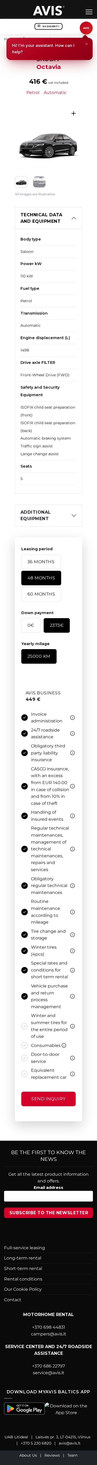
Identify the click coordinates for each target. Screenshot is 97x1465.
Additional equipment (35, 515)
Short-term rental (23, 1268)
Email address (48, 1187)
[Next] (74, 138)
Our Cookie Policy (23, 1289)
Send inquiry (48, 1098)
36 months (40, 561)
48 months (41, 577)
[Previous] (23, 138)
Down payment (37, 612)
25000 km (38, 656)
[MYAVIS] (48, 10)
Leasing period (37, 549)
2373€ (57, 625)
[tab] (44, 680)
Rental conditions (23, 1279)
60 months (41, 594)
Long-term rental (22, 1258)
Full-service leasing (24, 1247)
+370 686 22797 (48, 1366)
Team (72, 1455)
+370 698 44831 (48, 1327)
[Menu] (89, 11)
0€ (30, 625)
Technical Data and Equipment (41, 218)
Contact (12, 1299)
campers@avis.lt (48, 1334)
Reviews (52, 1455)
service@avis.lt (48, 1372)
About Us (28, 1455)
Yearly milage (35, 643)
